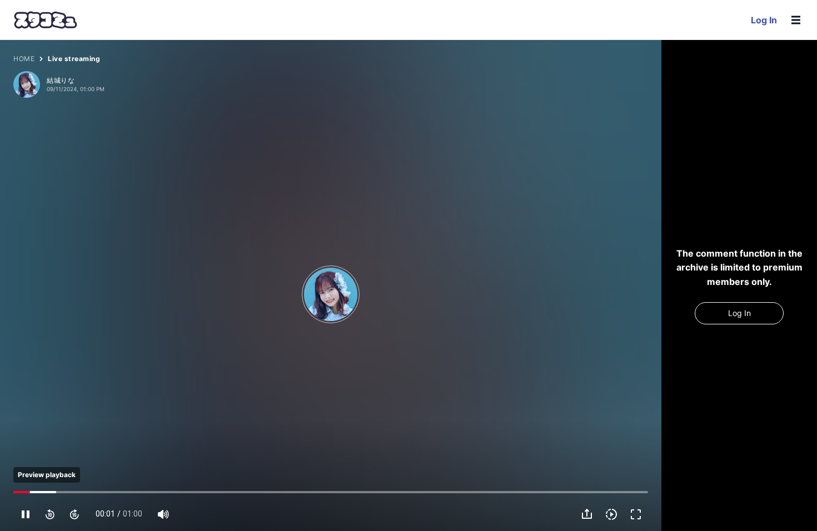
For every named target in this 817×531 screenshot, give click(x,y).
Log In (764, 20)
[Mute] (163, 514)
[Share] (587, 514)
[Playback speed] (611, 514)
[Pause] (25, 514)
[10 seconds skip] (74, 514)
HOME (23, 58)
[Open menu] (796, 20)
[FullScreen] (636, 514)
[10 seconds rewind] (50, 514)
